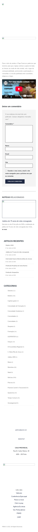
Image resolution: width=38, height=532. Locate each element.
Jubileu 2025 (11, 357)
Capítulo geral (12, 301)
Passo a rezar (19, 500)
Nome (7, 145)
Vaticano (19, 493)
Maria (9, 362)
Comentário (9, 124)
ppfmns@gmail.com (21, 430)
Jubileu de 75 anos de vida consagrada (17, 221)
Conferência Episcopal (19, 496)
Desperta (10, 326)
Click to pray (19, 503)
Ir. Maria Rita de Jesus (15, 352)
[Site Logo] (6, 8)
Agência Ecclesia (19, 506)
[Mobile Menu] (6, 23)
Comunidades (12, 316)
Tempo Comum (12, 398)
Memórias (11, 367)
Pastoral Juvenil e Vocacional (17, 387)
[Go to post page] (19, 209)
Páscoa (10, 382)
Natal (9, 372)
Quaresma (11, 393)
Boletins (10, 296)
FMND (19, 513)
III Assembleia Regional (15, 347)
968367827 (21, 439)
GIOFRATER (12, 336)
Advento (10, 290)
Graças (10, 342)
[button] (3, 16)
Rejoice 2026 (10, 245)
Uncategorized (12, 403)
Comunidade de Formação (16, 306)
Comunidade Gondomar (15, 311)
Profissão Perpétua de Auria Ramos (16, 265)
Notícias (10, 377)
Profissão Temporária (12, 272)
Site (6, 162)
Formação (11, 331)
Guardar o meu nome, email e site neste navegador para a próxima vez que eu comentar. (18, 173)
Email (7, 154)
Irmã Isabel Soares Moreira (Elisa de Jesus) (19, 259)
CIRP (19, 517)
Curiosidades (12, 321)
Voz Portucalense (19, 510)
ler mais (4, 229)
